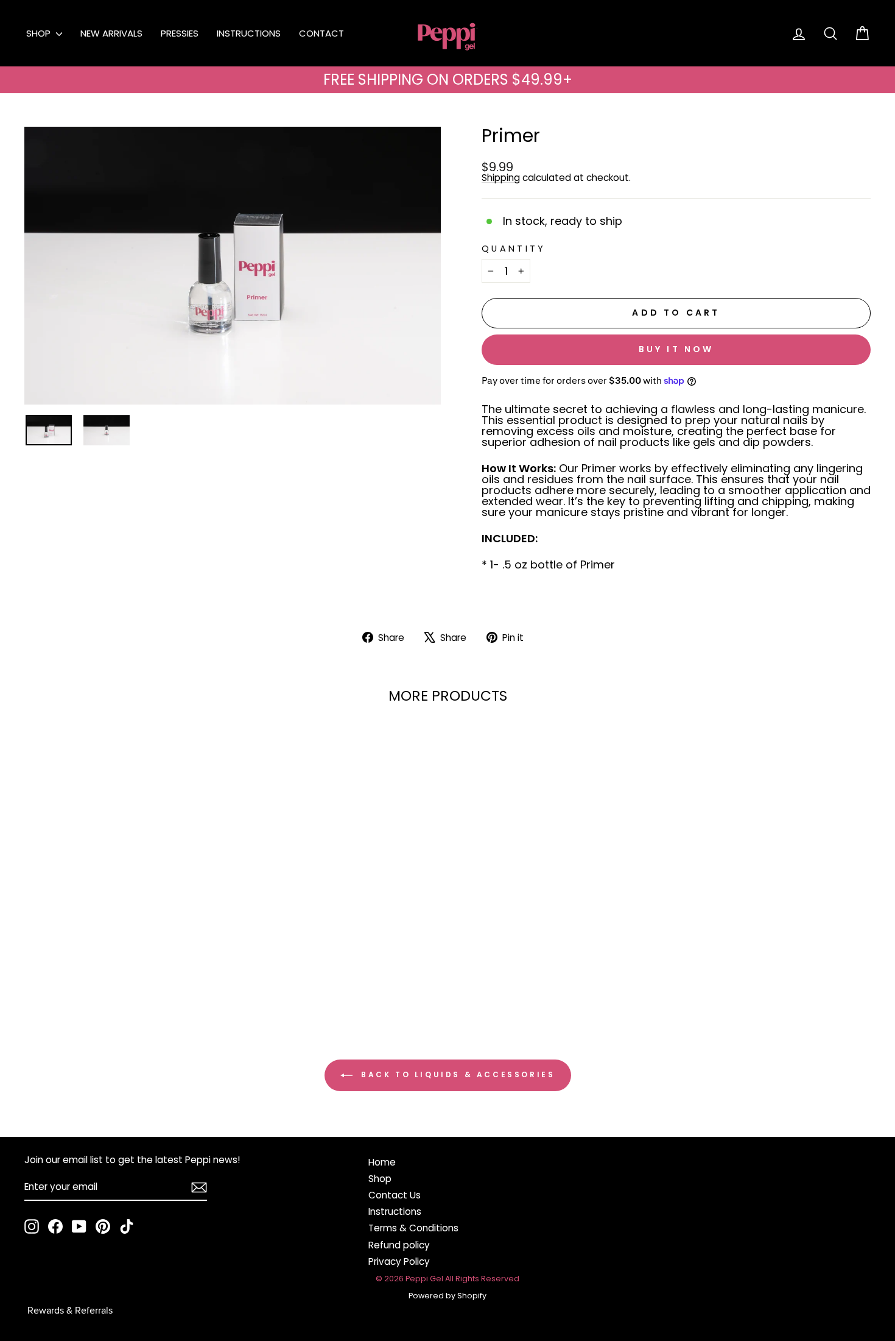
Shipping (501, 178)
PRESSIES (179, 33)
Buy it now (676, 349)
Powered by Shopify (447, 1295)
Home (382, 1162)
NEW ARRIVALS (111, 33)
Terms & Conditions (413, 1228)
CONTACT (321, 33)
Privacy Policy (399, 1261)
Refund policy (399, 1245)
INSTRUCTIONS (249, 33)
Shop (379, 1178)
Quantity (514, 248)
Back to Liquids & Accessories (456, 1074)
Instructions (394, 1211)
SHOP (39, 33)
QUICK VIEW (125, 922)
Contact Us (394, 1195)
